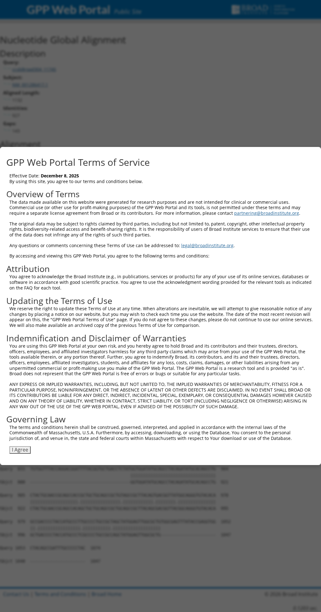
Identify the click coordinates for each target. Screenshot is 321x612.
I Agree (20, 449)
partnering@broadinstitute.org (266, 213)
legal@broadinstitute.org (207, 245)
